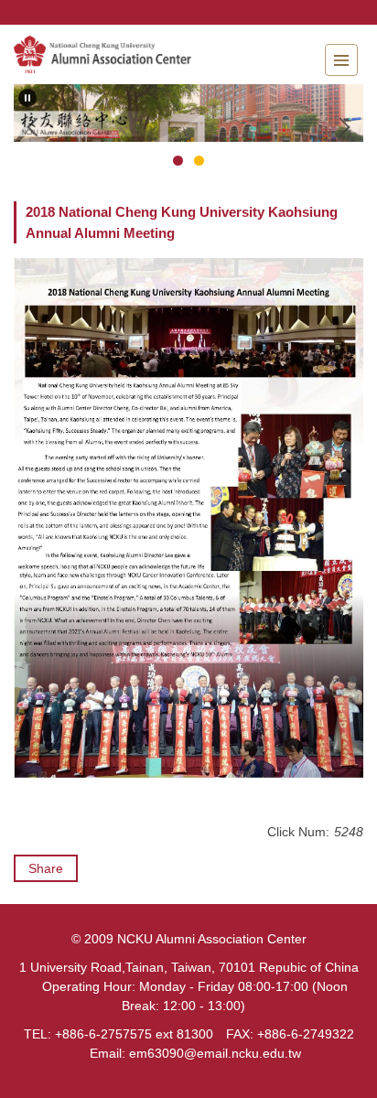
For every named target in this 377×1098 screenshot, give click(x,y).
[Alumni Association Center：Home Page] (114, 54)
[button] (27, 98)
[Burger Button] (341, 60)
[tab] (177, 160)
